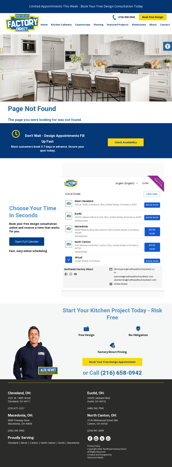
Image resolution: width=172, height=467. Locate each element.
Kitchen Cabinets (61, 24)
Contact (165, 24)
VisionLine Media (95, 457)
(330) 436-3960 (16, 430)
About (153, 24)
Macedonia (73, 442)
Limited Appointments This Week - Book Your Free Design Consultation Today (86, 6)
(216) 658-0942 (121, 372)
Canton (34, 442)
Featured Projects (117, 24)
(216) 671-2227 (16, 408)
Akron (24, 442)
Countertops (82, 24)
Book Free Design (152, 17)
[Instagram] (108, 438)
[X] (102, 438)
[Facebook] (90, 438)
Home (44, 24)
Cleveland (13, 442)
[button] (167, 46)
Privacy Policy (93, 446)
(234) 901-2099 (95, 430)
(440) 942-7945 (95, 408)
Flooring (98, 24)
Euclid (61, 442)
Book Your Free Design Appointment (112, 362)
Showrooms (139, 24)
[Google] (96, 438)
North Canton (48, 442)
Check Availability (126, 142)
